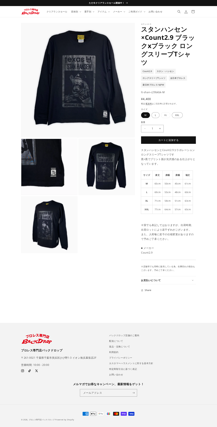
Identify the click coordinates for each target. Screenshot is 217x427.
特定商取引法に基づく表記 (123, 368)
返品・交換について (119, 346)
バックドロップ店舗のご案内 (124, 335)
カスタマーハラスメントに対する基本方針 (131, 363)
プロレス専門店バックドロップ (42, 419)
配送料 (149, 103)
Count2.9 (147, 71)
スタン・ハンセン (165, 71)
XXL (177, 115)
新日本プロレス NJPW (153, 84)
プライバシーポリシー (120, 357)
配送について (116, 340)
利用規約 (113, 352)
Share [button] (148, 290)
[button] (75, 11)
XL (166, 115)
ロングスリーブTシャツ (154, 78)
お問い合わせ (116, 374)
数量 (143, 122)
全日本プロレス (177, 78)
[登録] (133, 393)
